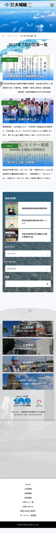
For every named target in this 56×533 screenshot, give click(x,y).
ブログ (9, 103)
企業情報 (28, 493)
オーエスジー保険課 (28, 515)
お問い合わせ (28, 506)
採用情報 (28, 497)
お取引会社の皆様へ (28, 511)
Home (28, 484)
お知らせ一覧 (28, 502)
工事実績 (28, 489)
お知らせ (10, 60)
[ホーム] (3, 36)
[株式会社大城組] (25, 4)
